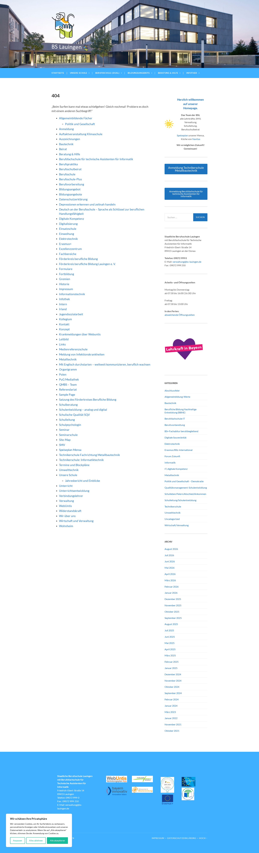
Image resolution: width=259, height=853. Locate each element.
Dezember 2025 (173, 599)
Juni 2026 (170, 561)
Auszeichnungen (69, 139)
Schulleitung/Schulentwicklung (180, 500)
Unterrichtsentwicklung (74, 490)
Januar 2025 (171, 668)
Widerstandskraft (70, 511)
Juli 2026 (169, 555)
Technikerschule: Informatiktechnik (81, 460)
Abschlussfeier (172, 390)
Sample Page (67, 394)
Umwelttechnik (69, 470)
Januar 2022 (171, 718)
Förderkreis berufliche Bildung (78, 259)
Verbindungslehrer (71, 496)
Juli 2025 (169, 630)
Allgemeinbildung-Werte (177, 396)
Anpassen (17, 840)
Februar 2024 (172, 699)
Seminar (64, 429)
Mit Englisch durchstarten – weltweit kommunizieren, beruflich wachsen (104, 364)
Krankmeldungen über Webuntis (80, 334)
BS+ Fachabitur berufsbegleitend (181, 431)
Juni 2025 (170, 636)
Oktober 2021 (172, 730)
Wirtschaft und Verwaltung (76, 521)
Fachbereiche (67, 254)
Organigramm (68, 369)
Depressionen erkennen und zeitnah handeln (87, 204)
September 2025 (173, 617)
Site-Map (64, 439)
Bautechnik (66, 144)
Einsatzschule (67, 228)
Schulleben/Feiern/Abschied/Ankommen (185, 493)
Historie (64, 284)
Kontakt (64, 324)
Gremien (64, 279)
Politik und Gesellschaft (80, 124)
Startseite (58, 73)
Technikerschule (173, 506)
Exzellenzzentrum (70, 248)
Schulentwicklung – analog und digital (83, 409)
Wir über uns (67, 516)
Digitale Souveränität (175, 437)
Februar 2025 (172, 661)
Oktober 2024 (172, 686)
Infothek (191, 73)
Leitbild (64, 339)
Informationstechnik (72, 294)
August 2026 (171, 548)
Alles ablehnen (36, 840)
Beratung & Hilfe (168, 73)
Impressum (66, 289)
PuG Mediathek (69, 379)
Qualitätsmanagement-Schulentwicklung (186, 487)
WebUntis (65, 506)
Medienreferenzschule (73, 349)
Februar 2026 (172, 586)
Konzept (64, 329)
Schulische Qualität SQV (74, 414)
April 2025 (170, 649)
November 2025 (173, 605)
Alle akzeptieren (57, 840)
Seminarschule (68, 434)
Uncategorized (172, 518)
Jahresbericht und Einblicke (82, 480)
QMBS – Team (68, 384)
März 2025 (170, 655)
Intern (63, 304)
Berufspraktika (68, 164)
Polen (62, 374)
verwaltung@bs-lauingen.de (187, 261)
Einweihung (66, 233)
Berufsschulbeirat (70, 169)
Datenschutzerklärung (73, 199)
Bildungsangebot (69, 189)
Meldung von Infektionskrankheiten (81, 354)
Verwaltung (66, 500)
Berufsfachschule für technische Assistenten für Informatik (96, 159)
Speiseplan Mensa (70, 449)
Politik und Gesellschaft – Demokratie (184, 481)
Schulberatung (68, 404)
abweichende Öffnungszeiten (180, 314)
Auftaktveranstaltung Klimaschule (80, 134)
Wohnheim (66, 526)
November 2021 (173, 724)
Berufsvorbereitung (71, 184)
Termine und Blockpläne (74, 465)
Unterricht (66, 485)
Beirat (63, 149)
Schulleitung (67, 419)
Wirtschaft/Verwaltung (177, 525)
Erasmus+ (65, 244)
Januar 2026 (171, 592)
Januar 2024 (171, 705)
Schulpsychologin (70, 424)
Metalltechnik (68, 359)
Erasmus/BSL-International (178, 449)
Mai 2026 (169, 567)
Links (62, 344)
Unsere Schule (78, 73)
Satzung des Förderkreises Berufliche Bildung (87, 399)
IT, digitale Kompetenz (176, 468)
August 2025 (171, 624)
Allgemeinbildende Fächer (75, 118)
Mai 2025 (169, 643)
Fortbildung (66, 274)
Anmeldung (66, 129)
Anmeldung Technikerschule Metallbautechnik (186, 169)
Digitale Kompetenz (71, 218)
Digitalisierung (68, 223)
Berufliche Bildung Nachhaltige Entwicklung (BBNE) (180, 411)
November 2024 (173, 680)
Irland (63, 309)
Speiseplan (182, 135)
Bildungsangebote (139, 73)
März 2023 (170, 712)
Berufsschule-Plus (70, 179)
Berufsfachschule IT (175, 418)
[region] (39, 830)
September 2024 (173, 693)
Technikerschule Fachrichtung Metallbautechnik (89, 455)
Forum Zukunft (172, 456)
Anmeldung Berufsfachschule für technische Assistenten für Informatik (186, 194)
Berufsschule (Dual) (107, 73)
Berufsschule (67, 174)
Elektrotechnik (68, 238)
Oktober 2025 (172, 611)
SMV (62, 445)
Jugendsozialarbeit (71, 314)
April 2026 (170, 574)
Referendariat (68, 389)
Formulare (65, 269)
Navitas (196, 139)
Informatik (170, 462)
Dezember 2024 (173, 674)
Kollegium (65, 319)
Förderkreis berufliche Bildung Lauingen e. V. (87, 264)
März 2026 (170, 580)
